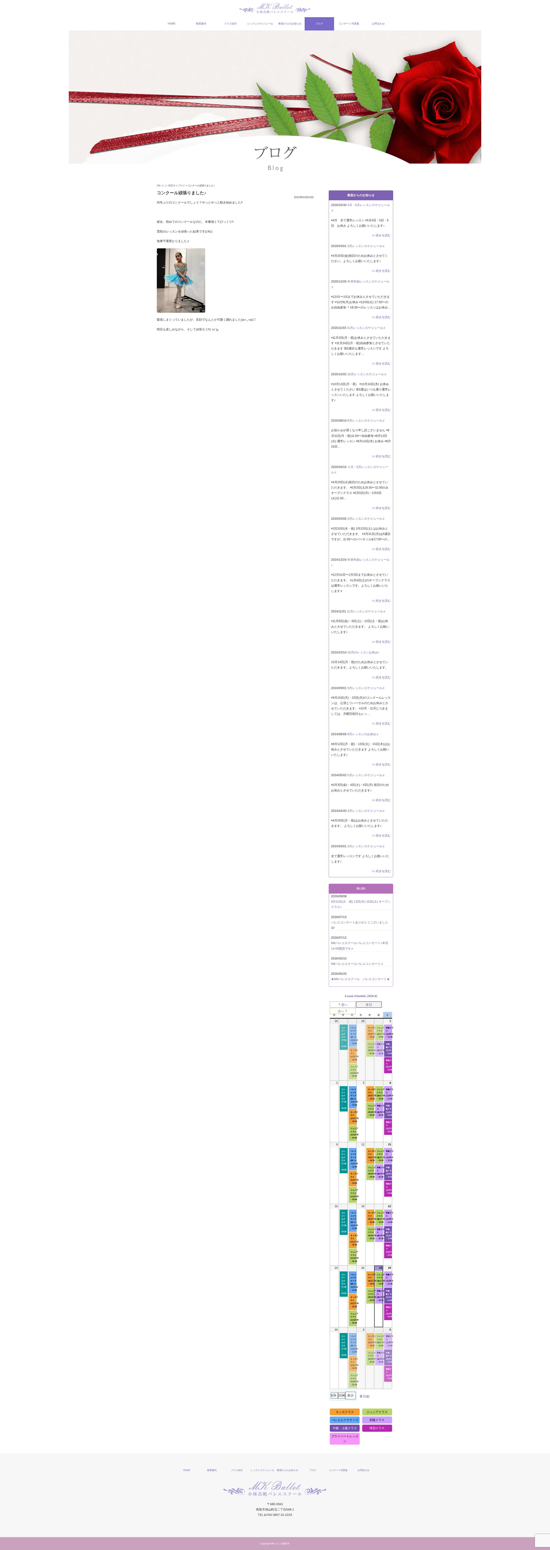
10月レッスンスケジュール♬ (367, 374)
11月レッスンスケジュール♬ (366, 327)
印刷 (364, 1397)
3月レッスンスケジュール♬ (366, 246)
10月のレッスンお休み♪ (363, 652)
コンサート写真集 (349, 23)
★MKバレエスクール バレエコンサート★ (360, 979)
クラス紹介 (230, 23)
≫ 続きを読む (381, 235)
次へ (341, 1011)
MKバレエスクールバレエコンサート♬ (357, 964)
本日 (369, 1005)
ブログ (319, 23)
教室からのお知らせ (289, 23)
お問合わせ (378, 23)
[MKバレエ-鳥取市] (275, 7)
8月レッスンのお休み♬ (363, 734)
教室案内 (201, 23)
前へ (344, 1005)
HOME (172, 23)
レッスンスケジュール (260, 23)
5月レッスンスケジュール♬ (366, 775)
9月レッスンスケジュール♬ (366, 688)
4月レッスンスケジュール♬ (366, 810)
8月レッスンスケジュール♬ (366, 420)
